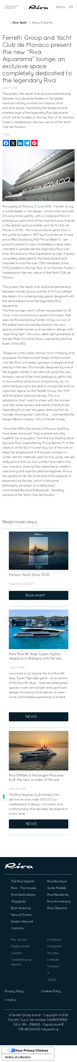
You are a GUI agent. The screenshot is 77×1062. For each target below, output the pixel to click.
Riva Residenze (58, 895)
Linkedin (53, 960)
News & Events (42, 22)
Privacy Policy (14, 991)
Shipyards (18, 901)
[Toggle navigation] (11, 7)
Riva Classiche (57, 908)
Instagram (54, 946)
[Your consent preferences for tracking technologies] (4, 796)
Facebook (54, 939)
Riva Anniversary (58, 901)
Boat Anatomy (21, 908)
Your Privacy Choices (31, 1050)
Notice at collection (18, 1057)
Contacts (17, 928)
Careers (16, 953)
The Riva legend (22, 881)
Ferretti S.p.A (18, 1020)
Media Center (20, 946)
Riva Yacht (19, 22)
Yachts (61, 7)
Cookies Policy (51, 991)
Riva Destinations (23, 895)
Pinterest (53, 966)
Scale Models (56, 888)
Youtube (53, 953)
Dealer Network (22, 921)
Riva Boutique (57, 881)
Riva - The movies (23, 888)
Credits (10, 1000)
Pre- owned (19, 939)
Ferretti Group (21, 1015)
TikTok (51, 980)
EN (71, 7)
